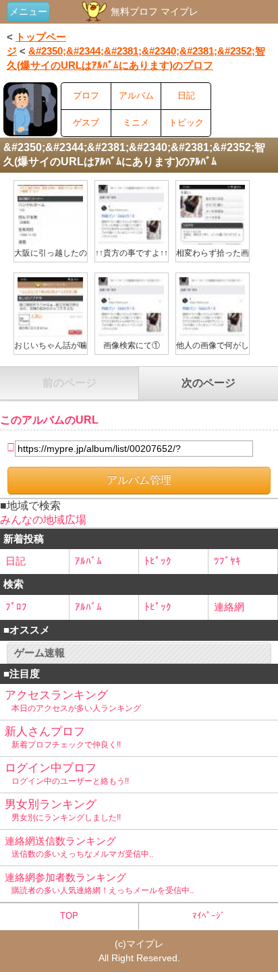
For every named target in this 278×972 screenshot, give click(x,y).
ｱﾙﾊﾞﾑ (88, 561)
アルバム (136, 95)
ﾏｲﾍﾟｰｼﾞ (208, 916)
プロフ (86, 95)
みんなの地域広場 (43, 519)
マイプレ (145, 943)
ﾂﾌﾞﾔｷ (227, 561)
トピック (186, 122)
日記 (186, 95)
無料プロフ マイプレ (153, 11)
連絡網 (229, 606)
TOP (69, 916)
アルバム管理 (139, 480)
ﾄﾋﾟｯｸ (157, 561)
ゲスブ (86, 122)
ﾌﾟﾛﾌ (16, 606)
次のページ (208, 383)
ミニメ (136, 122)
